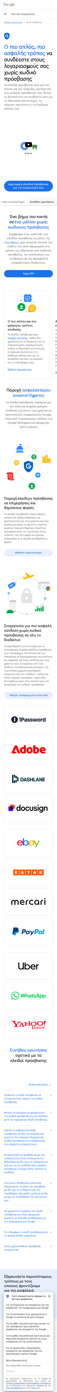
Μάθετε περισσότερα (28, 552)
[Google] (9, 4)
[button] (28, 147)
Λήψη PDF (28, 273)
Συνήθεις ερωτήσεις (42, 201)
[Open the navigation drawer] (5, 13)
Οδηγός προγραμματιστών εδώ (28, 695)
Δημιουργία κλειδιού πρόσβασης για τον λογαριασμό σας (28, 186)
